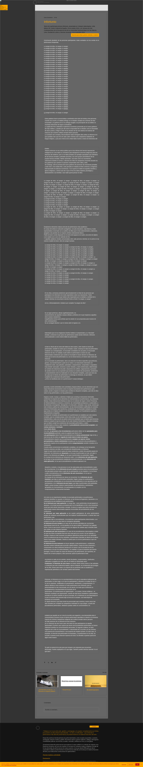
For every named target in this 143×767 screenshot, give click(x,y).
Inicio (1, 5)
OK (137, 764)
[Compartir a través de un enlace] (55, 662)
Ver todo (105, 672)
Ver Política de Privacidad (10, 765)
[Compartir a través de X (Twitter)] (48, 662)
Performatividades (3, 7)
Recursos (1, 6)
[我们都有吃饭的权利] (95, 681)
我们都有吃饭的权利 (93, 690)
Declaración (46, 758)
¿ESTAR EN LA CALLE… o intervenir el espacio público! (46, 690)
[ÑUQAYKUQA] (71, 681)
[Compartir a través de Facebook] (44, 662)
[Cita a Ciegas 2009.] (47, 681)
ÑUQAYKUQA (67, 690)
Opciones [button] (124, 764)
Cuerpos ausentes (3, 9)
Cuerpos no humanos (4, 8)
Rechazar (131, 764)
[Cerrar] (141, 764)
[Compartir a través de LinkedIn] (52, 662)
